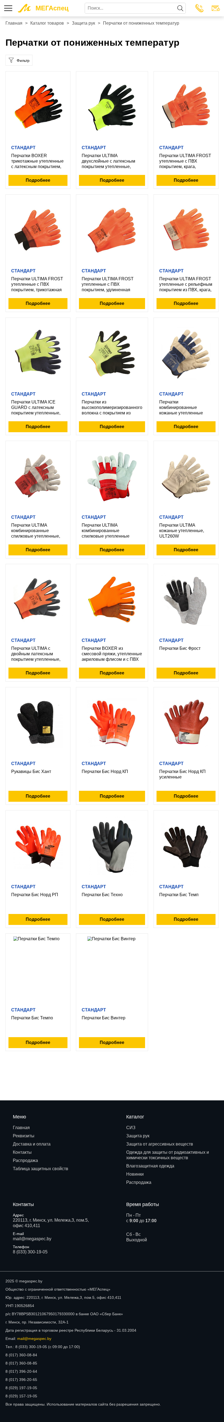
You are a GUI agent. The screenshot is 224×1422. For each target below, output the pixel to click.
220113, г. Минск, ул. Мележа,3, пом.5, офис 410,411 (51, 1223)
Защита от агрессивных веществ (159, 1144)
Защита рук (83, 23)
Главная (13, 23)
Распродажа (25, 1160)
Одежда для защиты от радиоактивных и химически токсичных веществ (167, 1155)
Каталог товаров (47, 23)
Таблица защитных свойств (40, 1168)
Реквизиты (23, 1135)
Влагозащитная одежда (150, 1166)
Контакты (22, 1152)
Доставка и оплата (32, 1144)
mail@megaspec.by (32, 1238)
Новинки (135, 1174)
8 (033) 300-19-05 (30, 1252)
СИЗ (130, 1127)
